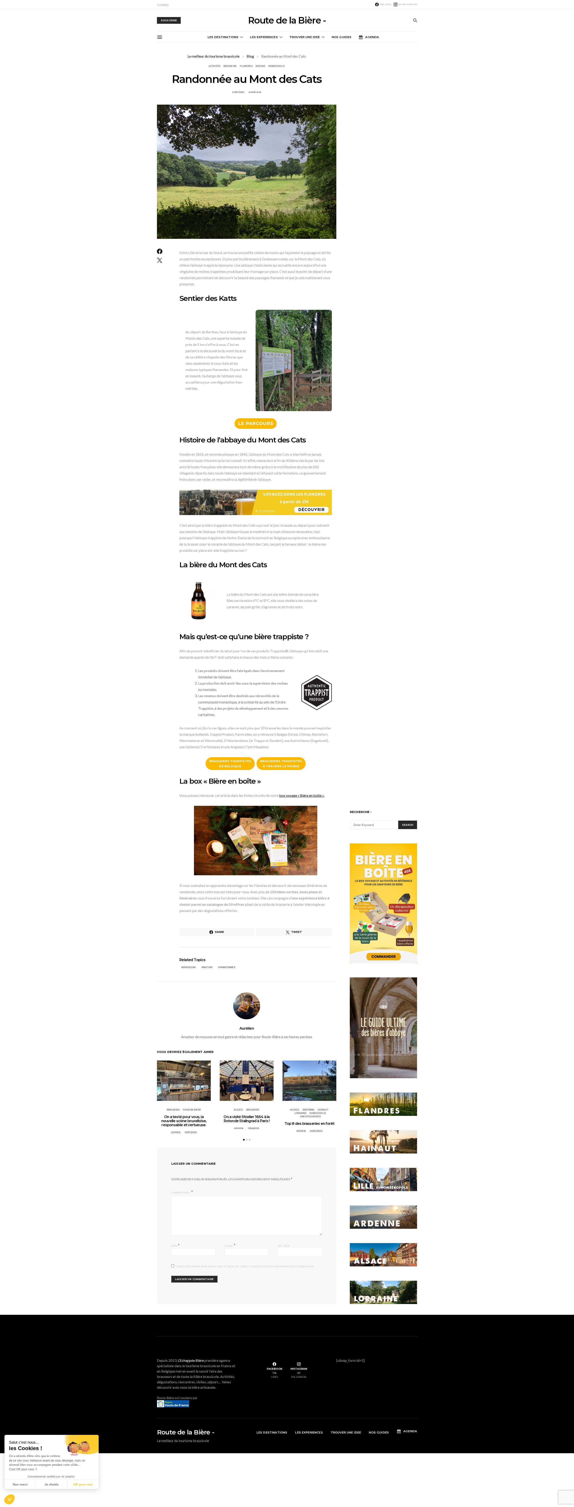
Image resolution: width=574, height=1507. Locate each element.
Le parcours (255, 423)
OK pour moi (83, 1484)
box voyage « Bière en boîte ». (301, 795)
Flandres (246, 66)
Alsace (238, 1109)
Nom (175, 1245)
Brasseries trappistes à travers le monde (281, 763)
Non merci (20, 1484)
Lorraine (300, 1113)
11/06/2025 (253, 1128)
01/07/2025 (191, 1132)
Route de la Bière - (287, 20)
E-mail (229, 1245)
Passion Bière (192, 1109)
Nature (260, 66)
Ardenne (308, 1109)
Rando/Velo (276, 66)
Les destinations (223, 37)
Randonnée (228, 967)
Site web (283, 1245)
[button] (243, 1139)
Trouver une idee (304, 37)
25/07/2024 (316, 1131)
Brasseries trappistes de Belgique (230, 763)
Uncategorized (310, 1116)
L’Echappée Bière (191, 1360)
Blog (250, 56)
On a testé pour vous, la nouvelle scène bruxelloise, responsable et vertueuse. (184, 1121)
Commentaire (180, 1192)
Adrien (175, 1132)
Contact (163, 4)
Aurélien (255, 92)
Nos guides (342, 37)
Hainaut (322, 1109)
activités (214, 66)
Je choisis (52, 1484)
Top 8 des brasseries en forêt (310, 1123)
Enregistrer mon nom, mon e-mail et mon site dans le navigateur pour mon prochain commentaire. (245, 1266)
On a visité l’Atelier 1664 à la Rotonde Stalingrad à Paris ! (247, 1119)
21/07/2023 (238, 92)
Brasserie (230, 66)
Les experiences (264, 37)
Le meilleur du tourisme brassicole (213, 56)
